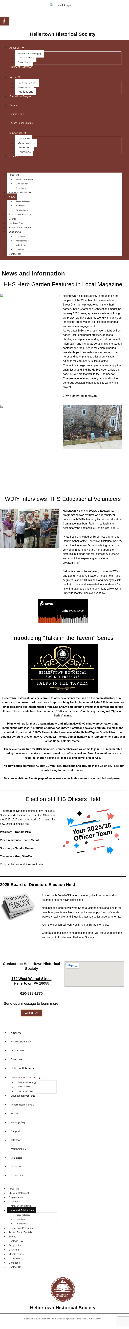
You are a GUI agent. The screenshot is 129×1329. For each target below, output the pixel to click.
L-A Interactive (94, 1319)
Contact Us (15, 156)
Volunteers (24, 147)
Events (13, 105)
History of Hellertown (20, 66)
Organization (26, 58)
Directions (24, 62)
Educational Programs (21, 96)
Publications (25, 91)
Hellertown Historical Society (63, 34)
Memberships (26, 143)
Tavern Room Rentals (21, 122)
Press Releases (27, 83)
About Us (14, 47)
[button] (4, 21)
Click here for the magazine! (80, 395)
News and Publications (23, 1077)
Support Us (15, 132)
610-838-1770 (31, 993)
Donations (24, 152)
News (12, 77)
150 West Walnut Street (31, 979)
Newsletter (24, 87)
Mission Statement (29, 53)
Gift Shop (24, 139)
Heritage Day (16, 114)
